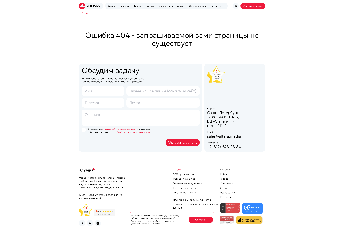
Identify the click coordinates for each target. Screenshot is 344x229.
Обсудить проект (253, 5)
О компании (165, 5)
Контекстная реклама (185, 187)
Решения (125, 5)
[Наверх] (339, 224)
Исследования (197, 5)
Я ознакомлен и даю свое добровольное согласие (119, 130)
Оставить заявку (182, 142)
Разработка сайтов (184, 178)
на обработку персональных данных (131, 132)
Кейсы (137, 5)
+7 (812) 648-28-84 (224, 146)
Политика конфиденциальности (192, 199)
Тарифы (149, 5)
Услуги (112, 5)
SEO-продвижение (184, 174)
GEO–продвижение (184, 192)
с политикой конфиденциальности (120, 129)
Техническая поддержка (187, 183)
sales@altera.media (224, 136)
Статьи (181, 5)
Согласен (200, 219)
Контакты (215, 5)
